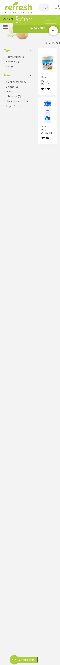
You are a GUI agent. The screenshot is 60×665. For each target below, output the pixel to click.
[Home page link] (18, 7)
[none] (47, 71)
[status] (19, 20)
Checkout (50, 20)
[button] (18, 50)
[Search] (46, 7)
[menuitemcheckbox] (18, 57)
